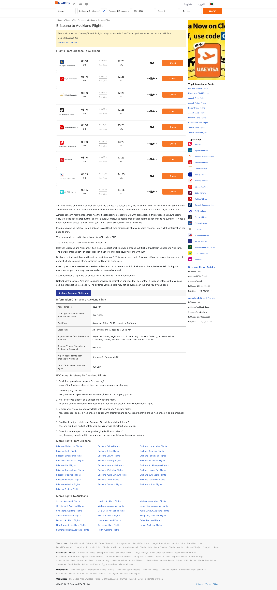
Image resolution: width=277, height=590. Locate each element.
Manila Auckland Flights (109, 515)
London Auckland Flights (109, 501)
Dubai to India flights (130, 573)
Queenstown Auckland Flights (154, 506)
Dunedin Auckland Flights (68, 520)
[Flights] (74, 4)
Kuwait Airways (196, 556)
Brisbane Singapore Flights (69, 455)
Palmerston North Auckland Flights (72, 530)
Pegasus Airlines (179, 556)
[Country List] (212, 4)
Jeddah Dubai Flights (196, 113)
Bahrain (123, 579)
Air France (95, 564)
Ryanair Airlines (163, 556)
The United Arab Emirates (81, 579)
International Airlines (65, 573)
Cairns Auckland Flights (109, 525)
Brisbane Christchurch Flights (70, 460)
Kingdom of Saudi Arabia (106, 579)
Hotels (111, 569)
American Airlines (85, 560)
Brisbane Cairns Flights (108, 446)
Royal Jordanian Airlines (161, 552)
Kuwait (132, 579)
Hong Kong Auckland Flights (153, 515)
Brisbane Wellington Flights (110, 470)
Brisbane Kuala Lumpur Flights (112, 475)
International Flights (97, 569)
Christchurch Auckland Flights (70, 506)
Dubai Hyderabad (123, 543)
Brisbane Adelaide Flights (68, 484)
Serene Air (61, 564)
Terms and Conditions (68, 42)
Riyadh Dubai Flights (196, 108)
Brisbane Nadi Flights (66, 465)
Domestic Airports (168, 569)
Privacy (199, 584)
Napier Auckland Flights (151, 525)
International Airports (87, 573)
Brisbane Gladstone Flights (68, 475)
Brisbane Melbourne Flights (69, 446)
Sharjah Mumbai (176, 547)
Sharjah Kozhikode (111, 547)
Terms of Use (211, 584)
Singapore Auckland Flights (69, 510)
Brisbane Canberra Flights (110, 484)
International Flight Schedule (192, 569)
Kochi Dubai (95, 547)
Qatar (140, 579)
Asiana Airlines (136, 560)
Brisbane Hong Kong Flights (153, 455)
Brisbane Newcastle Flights (110, 465)
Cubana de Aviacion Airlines (118, 556)
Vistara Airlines (126, 564)
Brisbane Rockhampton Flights (154, 465)
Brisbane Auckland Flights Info (73, 293)
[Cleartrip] (63, 3)
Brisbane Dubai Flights (108, 479)
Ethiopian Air (190, 560)
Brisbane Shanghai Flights (68, 479)
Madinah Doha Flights (197, 118)
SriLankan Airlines (124, 552)
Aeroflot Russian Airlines (171, 560)
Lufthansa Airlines (86, 552)
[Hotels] (80, 4)
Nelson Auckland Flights (109, 520)
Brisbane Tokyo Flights (108, 451)
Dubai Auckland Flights (150, 520)
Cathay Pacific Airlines (143, 556)
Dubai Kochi (91, 543)
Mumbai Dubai (178, 543)
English (188, 4)
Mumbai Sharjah (193, 547)
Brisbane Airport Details (201, 267)
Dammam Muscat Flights (198, 123)
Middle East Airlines (207, 560)
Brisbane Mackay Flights (109, 460)
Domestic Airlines (150, 569)
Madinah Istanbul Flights (198, 88)
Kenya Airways (141, 552)
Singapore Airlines (105, 552)
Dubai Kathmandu (64, 547)
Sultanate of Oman (154, 579)
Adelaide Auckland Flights (68, 515)
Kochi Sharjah (160, 547)
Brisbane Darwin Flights (109, 455)
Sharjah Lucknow (211, 547)
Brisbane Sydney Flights (67, 489)
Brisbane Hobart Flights (151, 484)
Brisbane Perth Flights (66, 451)
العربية (201, 4)
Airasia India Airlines (65, 560)
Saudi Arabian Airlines (78, 564)
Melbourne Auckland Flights (153, 501)
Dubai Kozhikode (141, 543)
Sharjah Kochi (81, 547)
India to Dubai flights (108, 573)
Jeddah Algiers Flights (197, 103)
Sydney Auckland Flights (68, 501)
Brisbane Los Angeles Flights (153, 446)
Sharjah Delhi (146, 547)
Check (173, 63)
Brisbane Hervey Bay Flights (153, 470)
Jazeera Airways (103, 560)
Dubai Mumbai (77, 543)
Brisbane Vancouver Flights (152, 460)
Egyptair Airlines (109, 564)
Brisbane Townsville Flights (152, 479)
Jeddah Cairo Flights (196, 98)
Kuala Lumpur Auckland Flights (154, 510)
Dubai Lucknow (194, 543)
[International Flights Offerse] (86, 4)
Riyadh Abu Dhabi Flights (198, 93)
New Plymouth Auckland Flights (71, 525)
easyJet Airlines (120, 560)
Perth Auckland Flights (108, 530)
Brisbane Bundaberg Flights (153, 475)
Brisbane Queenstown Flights (70, 470)
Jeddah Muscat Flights (197, 132)
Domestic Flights (78, 569)
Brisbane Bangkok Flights (152, 451)
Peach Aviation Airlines (185, 552)
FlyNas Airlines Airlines (92, 556)
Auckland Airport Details (201, 298)
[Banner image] (206, 50)
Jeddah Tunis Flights (196, 127)
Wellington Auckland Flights (111, 506)
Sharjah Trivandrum (160, 543)
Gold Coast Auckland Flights (111, 510)
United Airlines (151, 560)
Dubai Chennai (106, 543)
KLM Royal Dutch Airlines (68, 556)
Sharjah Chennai (130, 547)
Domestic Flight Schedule (128, 569)
